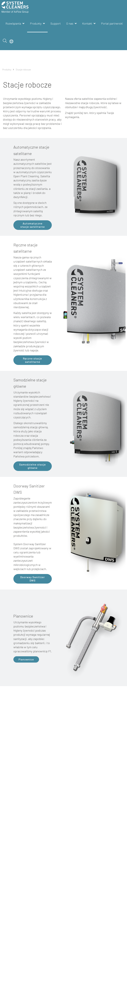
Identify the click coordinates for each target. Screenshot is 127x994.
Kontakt (87, 23)
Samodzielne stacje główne (32, 466)
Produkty (36, 23)
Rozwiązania (13, 23)
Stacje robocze (23, 69)
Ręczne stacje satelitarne (32, 360)
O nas (69, 23)
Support (55, 23)
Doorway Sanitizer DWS (32, 578)
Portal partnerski (112, 23)
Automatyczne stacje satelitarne (32, 225)
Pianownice (26, 659)
